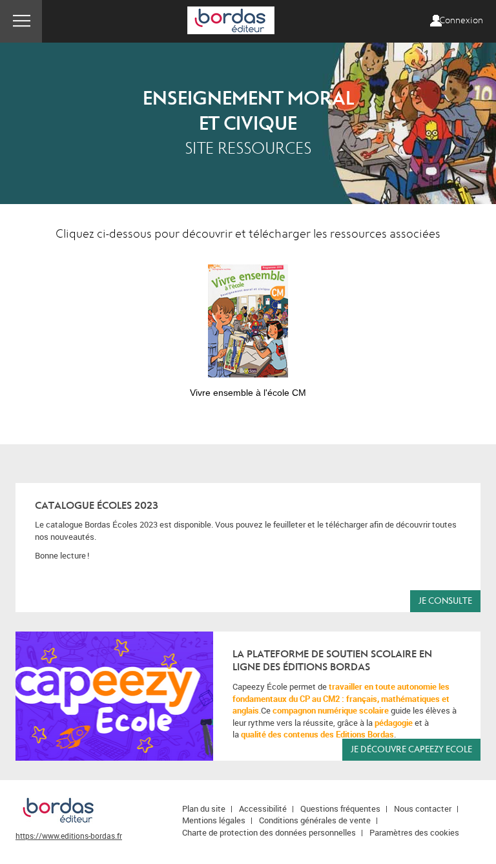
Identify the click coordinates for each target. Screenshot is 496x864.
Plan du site (203, 808)
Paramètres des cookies (414, 832)
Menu (21, 21)
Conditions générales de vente (315, 820)
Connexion (461, 20)
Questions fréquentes (340, 808)
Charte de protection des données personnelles (269, 832)
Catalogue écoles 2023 (96, 505)
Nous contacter (422, 808)
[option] (248, 324)
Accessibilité (263, 808)
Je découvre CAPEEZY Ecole (411, 749)
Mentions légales (213, 820)
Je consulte (445, 600)
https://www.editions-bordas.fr (69, 835)
